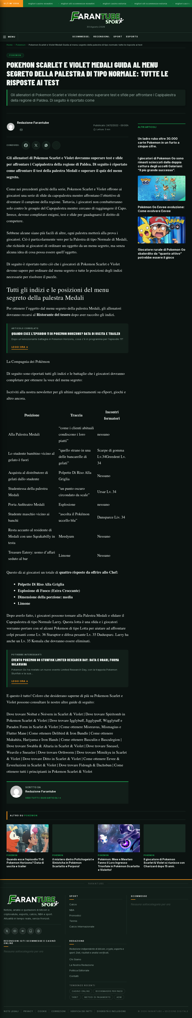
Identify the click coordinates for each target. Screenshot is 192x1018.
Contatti (74, 975)
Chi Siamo (75, 959)
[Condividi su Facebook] (26, 145)
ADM (119, 997)
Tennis (73, 920)
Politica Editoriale (79, 970)
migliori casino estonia (114, 3)
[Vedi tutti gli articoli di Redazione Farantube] (11, 127)
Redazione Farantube (33, 123)
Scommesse (80, 36)
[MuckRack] (30, 931)
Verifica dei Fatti (81, 1011)
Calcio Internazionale (81, 926)
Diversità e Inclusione (111, 1011)
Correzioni (58, 1011)
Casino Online (81, 991)
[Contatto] (21, 130)
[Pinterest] (38, 931)
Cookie (42, 1011)
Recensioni (101, 36)
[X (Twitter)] (7, 931)
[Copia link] (56, 145)
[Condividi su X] (36, 145)
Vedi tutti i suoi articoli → (43, 798)
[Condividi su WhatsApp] (46, 145)
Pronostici (75, 915)
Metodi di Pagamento (97, 997)
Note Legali (11, 1011)
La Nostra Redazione (81, 964)
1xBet (75, 997)
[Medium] (23, 931)
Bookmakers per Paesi (109, 991)
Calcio (73, 904)
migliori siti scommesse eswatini (77, 3)
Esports (132, 36)
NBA (71, 909)
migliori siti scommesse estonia (150, 3)
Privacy (28, 1011)
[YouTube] (15, 931)
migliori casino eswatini (40, 3)
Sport (117, 36)
